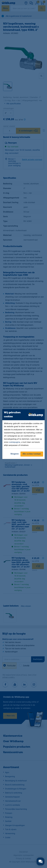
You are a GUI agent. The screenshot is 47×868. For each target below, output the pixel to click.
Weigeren (14, 454)
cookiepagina (14, 442)
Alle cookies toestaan (32, 454)
